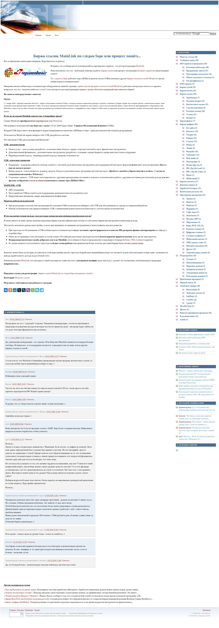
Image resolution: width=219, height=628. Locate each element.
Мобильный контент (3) (196, 239)
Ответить (28, 319)
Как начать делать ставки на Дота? (192, 353)
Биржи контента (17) (189, 181)
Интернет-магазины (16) (196, 245)
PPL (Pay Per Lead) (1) (195, 168)
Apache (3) (190, 303)
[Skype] (37, 290)
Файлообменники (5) (195, 262)
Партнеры (29, 610)
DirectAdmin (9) (193, 289)
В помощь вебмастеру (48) (197, 67)
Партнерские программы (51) (193, 195)
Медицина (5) (192, 208)
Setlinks (126, 239)
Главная (38, 35)
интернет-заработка (146, 70)
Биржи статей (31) (188, 87)
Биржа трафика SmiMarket (17, 602)
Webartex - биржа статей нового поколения (195, 370)
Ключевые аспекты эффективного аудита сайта (197, 334)
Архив (48, 35)
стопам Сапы (45, 89)
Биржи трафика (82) (189, 124)
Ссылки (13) (191, 141)
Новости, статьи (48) (189, 56)
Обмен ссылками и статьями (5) (200, 77)
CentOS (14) (191, 299)
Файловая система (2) (195, 293)
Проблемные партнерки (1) (192, 279)
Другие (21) (191, 249)
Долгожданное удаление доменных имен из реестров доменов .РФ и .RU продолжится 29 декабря (196, 394)
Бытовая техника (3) (195, 229)
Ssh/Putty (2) (191, 296)
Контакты (207, 610)
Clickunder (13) (192, 154)
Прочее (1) (184, 309)
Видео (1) (190, 175)
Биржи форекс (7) (187, 120)
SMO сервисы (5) (187, 83)
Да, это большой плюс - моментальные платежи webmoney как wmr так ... (197, 410)
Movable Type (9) (187, 306)
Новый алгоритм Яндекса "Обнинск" (21, 595)
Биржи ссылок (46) (188, 94)
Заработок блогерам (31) (190, 188)
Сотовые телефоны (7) (196, 235)
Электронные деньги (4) (196, 272)
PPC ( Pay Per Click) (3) (196, 171)
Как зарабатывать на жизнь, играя (20, 589)
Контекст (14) (192, 131)
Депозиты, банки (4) (188, 184)
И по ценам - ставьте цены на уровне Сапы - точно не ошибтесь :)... (197, 423)
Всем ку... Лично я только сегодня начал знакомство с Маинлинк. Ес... (197, 437)
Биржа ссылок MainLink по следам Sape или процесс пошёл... (66, 273)
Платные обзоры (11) (195, 101)
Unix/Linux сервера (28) (190, 285)
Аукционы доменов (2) (196, 269)
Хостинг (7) (191, 259)
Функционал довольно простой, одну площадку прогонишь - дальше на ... (196, 430)
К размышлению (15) (189, 316)
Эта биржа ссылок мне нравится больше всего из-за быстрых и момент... (195, 417)
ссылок (32, 180)
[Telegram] (42, 290)
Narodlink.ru (206, 613)
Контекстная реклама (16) (191, 191)
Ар (35, 610)
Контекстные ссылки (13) (197, 104)
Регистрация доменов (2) (197, 276)
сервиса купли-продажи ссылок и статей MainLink (100, 86)
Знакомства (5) (192, 215)
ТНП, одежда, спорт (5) (196, 242)
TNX (133, 239)
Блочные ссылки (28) (195, 111)
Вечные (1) (191, 117)
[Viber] (28, 290)
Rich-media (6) (192, 158)
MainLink (57, 120)
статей (145, 78)
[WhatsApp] (33, 290)
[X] (19, 290)
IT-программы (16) (188, 255)
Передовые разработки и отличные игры (194, 343)
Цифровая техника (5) (196, 232)
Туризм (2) (190, 198)
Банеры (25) (191, 138)
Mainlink (140, 65)
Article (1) (184, 319)
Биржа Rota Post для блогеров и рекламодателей (27, 598)
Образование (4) (193, 222)
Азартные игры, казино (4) (198, 252)
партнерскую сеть (44, 120)
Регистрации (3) (193, 161)
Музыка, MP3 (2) (193, 218)
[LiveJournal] (24, 290)
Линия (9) (190, 148)
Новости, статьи (22, 277)
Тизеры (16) (191, 134)
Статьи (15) (191, 114)
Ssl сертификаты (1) (195, 80)
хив (38, 610)
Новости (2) (191, 202)
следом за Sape (61, 78)
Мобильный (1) (193, 178)
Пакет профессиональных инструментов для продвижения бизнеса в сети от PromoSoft (196, 387)
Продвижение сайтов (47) (197, 70)
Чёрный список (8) (188, 282)
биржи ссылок (107, 70)
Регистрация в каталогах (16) (199, 74)
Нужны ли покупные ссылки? (18, 592)
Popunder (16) (192, 151)
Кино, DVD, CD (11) (195, 225)
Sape (109, 260)
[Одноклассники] (10, 290)
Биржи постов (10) (188, 90)
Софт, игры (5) (192, 212)
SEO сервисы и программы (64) (193, 63)
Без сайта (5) (191, 128)
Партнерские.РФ (204, 616)
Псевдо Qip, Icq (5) (194, 165)
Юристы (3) (191, 205)
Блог (57, 35)
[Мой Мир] (15, 290)
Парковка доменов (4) (195, 266)
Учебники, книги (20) (189, 60)
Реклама (20, 610)
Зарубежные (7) (193, 97)
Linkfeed (140, 239)
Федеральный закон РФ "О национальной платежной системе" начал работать (194, 375)
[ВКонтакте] (6, 290)
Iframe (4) (190, 144)
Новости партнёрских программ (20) (196, 312)
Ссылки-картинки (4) (195, 107)
